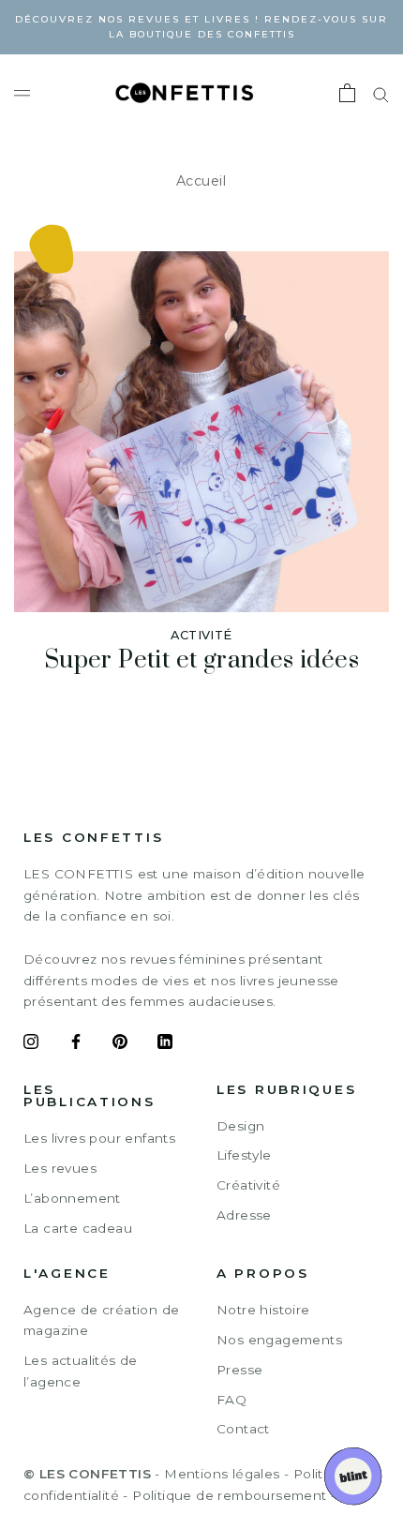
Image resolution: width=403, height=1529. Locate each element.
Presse (239, 1369)
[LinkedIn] (164, 1044)
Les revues (60, 1168)
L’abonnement (72, 1198)
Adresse (244, 1214)
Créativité (248, 1184)
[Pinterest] (119, 1044)
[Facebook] (75, 1044)
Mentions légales (221, 1473)
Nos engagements (279, 1339)
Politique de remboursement (229, 1495)
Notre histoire (263, 1309)
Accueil (201, 180)
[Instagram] (30, 1044)
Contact (243, 1428)
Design (240, 1125)
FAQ (231, 1399)
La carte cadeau (77, 1228)
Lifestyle (244, 1154)
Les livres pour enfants (99, 1138)
